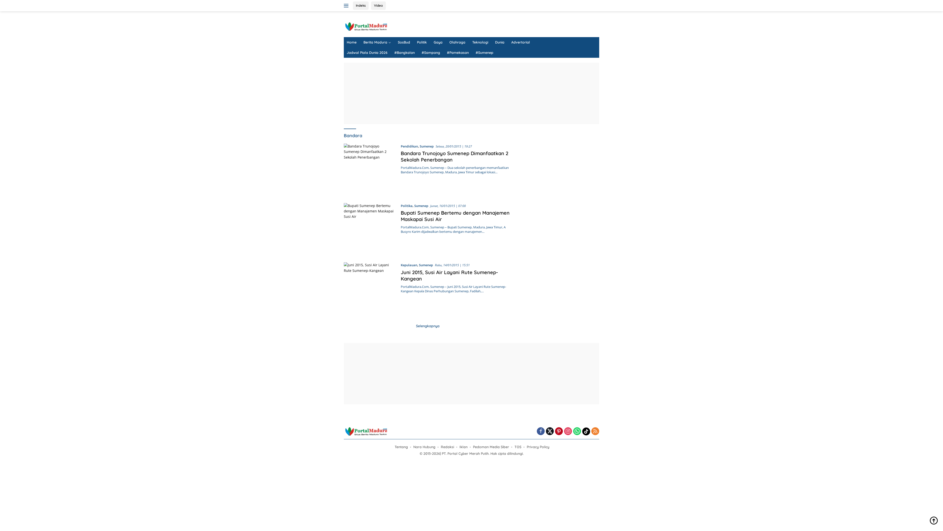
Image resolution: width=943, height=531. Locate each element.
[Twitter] (550, 431)
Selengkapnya (428, 326)
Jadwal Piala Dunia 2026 (367, 52)
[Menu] (347, 5)
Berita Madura (375, 42)
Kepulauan (409, 265)
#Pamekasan (458, 52)
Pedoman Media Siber (491, 447)
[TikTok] (586, 431)
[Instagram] (568, 431)
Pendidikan (409, 146)
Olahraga (457, 42)
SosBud (404, 42)
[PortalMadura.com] (366, 26)
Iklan (463, 447)
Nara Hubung (424, 447)
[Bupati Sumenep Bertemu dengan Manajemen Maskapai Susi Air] (370, 229)
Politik (422, 42)
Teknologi (480, 42)
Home (352, 42)
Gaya (438, 42)
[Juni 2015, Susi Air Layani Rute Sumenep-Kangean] (370, 288)
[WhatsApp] (577, 431)
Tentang (401, 447)
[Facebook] (541, 431)
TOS (517, 447)
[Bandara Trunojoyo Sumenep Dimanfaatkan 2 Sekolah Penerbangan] (370, 170)
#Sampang (431, 52)
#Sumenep (484, 52)
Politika (407, 206)
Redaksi (447, 447)
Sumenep (427, 146)
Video (378, 5)
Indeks (361, 5)
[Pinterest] (559, 431)
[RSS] (595, 431)
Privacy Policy (538, 447)
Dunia (499, 42)
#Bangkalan (404, 52)
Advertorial (520, 42)
